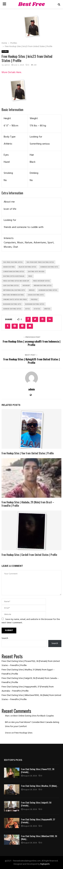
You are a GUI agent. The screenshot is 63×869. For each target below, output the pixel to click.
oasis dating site (36, 295)
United (47, 309)
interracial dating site (14, 290)
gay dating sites (11, 285)
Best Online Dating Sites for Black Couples (33, 716)
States (37, 309)
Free (30, 276)
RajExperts (45, 864)
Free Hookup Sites (23, 733)
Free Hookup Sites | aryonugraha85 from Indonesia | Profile (31, 343)
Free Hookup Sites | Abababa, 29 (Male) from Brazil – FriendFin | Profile (28, 503)
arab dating (9, 267)
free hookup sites (41, 281)
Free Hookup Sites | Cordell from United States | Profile (29, 555)
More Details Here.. (12, 72)
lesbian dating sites (47, 290)
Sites (27, 309)
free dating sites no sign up (16, 281)
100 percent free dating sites (40, 262)
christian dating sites (13, 271)
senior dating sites (12, 309)
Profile (34, 299)
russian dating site (12, 304)
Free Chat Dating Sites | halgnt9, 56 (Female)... (36, 804)
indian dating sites (42, 285)
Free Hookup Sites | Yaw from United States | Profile (28, 453)
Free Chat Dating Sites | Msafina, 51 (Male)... (39, 785)
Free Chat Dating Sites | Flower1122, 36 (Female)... (37, 770)
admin (7, 65)
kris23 (31, 290)
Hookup (26, 285)
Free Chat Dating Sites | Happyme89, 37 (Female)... (38, 821)
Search (5, 638)
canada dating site (49, 267)
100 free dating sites (12, 262)
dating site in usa (36, 271)
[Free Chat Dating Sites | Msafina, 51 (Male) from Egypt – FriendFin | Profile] (11, 789)
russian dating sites (34, 304)
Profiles (5, 51)
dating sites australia (13, 276)
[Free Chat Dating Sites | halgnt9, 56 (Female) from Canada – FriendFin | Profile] (11, 806)
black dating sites (27, 267)
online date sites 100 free (15, 299)
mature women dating (13, 295)
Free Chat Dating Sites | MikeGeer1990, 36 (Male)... (39, 837)
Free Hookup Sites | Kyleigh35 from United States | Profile (31, 361)
